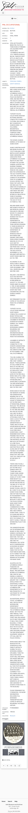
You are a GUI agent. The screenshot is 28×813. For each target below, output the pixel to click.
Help (16, 801)
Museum (12, 716)
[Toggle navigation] (3, 12)
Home (3, 801)
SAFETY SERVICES (15, 84)
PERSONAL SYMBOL (16, 81)
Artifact (12, 28)
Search (10, 801)
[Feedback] (11, 765)
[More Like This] (15, 765)
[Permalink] (19, 765)
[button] (7, 765)
